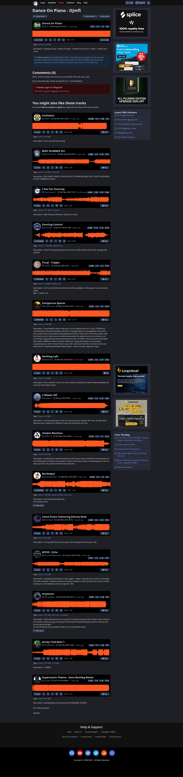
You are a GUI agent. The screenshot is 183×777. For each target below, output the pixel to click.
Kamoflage (48, 520)
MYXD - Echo (50, 552)
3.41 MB (47, 615)
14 (108, 306)
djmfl (46, 26)
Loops (42, 2)
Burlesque (48, 473)
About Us (78, 732)
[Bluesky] (88, 753)
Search (105, 16)
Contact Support (91, 732)
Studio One (56, 284)
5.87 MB (47, 538)
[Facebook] (72, 753)
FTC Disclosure (115, 737)
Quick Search (90, 16)
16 (108, 228)
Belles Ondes (131, 128)
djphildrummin (50, 154)
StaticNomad (49, 306)
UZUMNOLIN (49, 645)
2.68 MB (47, 284)
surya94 (47, 680)
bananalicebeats (50, 477)
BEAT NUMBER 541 (53, 151)
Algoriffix (133, 120)
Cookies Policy (100, 737)
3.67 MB (47, 663)
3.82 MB (47, 495)
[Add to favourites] (54, 40)
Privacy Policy (86, 737)
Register (55, 91)
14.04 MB (48, 324)
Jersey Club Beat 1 (53, 642)
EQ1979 (120, 128)
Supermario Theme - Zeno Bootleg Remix (68, 677)
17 (108, 681)
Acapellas (52, 2)
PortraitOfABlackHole (52, 555)
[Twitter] (96, 753)
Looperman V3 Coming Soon (128, 449)
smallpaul (48, 398)
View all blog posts (124, 467)
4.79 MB (47, 44)
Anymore (48, 593)
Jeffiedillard (48, 359)
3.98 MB (47, 378)
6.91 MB (47, 698)
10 (108, 266)
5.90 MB (47, 172)
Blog (79, 2)
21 (108, 398)
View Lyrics (39, 505)
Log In (46, 91)
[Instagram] (112, 753)
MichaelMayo (49, 597)
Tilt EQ (119, 115)
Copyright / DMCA (108, 732)
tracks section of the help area (85, 62)
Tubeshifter (121, 124)
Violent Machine (52, 433)
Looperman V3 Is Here (126, 444)
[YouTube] (80, 753)
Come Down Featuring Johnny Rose (64, 516)
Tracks (61, 2)
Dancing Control (52, 224)
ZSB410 (47, 118)
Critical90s (48, 227)
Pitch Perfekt (122, 120)
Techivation (129, 115)
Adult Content (57, 495)
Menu (40, 16)
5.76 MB (47, 574)
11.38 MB (48, 246)
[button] (149, 3)
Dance (40, 44)
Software (70, 2)
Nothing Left (50, 356)
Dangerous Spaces (53, 303)
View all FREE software (126, 137)
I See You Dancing (53, 189)
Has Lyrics (68, 495)
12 (108, 360)
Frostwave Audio (135, 124)
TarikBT (47, 265)
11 (108, 154)
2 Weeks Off (49, 395)
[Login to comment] (59, 40)
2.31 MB (47, 210)
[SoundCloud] (104, 753)
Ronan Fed (127, 133)
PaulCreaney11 (50, 192)
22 (108, 192)
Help (85, 2)
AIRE (119, 133)
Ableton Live (58, 246)
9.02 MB (47, 416)
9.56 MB (47, 454)
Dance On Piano (52, 23)
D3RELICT (48, 436)
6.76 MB (47, 137)
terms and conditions (57, 62)
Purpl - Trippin (51, 262)
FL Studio (55, 172)
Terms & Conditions (70, 737)
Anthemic (48, 115)
